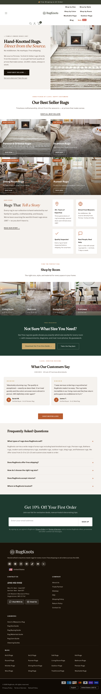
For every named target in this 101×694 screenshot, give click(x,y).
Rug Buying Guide (14, 630)
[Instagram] (21, 564)
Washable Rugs (80, 671)
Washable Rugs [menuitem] (70, 16)
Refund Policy (33, 688)
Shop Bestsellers (50, 416)
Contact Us (56, 608)
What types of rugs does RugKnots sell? (50, 441)
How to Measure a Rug (16, 622)
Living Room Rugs (58, 660)
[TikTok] (32, 564)
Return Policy (57, 603)
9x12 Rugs (32, 655)
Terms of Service (55, 529)
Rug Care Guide (13, 638)
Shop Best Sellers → (16, 72)
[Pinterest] (26, 564)
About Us (55, 582)
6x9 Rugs (78, 655)
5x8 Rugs (55, 655)
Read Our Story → (12, 228)
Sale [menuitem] (80, 20)
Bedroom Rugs (80, 660)
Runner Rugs (33, 660)
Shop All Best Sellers (50, 114)
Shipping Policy (58, 599)
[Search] (30, 23)
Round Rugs (9, 660)
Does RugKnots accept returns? (50, 478)
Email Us (33, 602)
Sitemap (55, 591)
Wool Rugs (9, 671)
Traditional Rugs (57, 671)
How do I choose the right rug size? (50, 470)
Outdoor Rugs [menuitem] (86, 16)
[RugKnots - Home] (50, 13)
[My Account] (35, 23)
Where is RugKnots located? (50, 485)
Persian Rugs (80, 666)
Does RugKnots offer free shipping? (50, 462)
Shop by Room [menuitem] (86, 11)
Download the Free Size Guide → (38, 346)
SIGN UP (85, 522)
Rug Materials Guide (15, 634)
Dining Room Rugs (35, 666)
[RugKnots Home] (50, 552)
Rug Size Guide (13, 626)
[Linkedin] (43, 564)
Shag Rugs (32, 671)
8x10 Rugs (9, 655)
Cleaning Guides (13, 643)
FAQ (53, 595)
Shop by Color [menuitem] (70, 11)
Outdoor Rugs (56, 666)
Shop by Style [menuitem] (85, 7)
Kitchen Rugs (10, 666)
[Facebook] (9, 564)
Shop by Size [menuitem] (70, 7)
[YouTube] (38, 564)
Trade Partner (57, 587)
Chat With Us (17, 602)
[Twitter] (15, 564)
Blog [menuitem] (72, 20)
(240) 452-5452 (14, 583)
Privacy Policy (40, 529)
